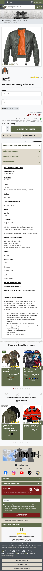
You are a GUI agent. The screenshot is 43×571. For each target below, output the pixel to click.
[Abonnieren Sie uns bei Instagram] (14, 473)
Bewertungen (9, 162)
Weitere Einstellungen (8, 556)
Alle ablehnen (22, 564)
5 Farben (32, 380)
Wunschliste (29, 135)
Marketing (29, 551)
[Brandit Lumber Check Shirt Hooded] (32, 359)
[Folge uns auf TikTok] (30, 473)
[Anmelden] (7, 2)
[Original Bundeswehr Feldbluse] (11, 359)
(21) (40, 77)
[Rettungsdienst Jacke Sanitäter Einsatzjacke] (32, 414)
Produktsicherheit (11, 157)
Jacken (25, 21)
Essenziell (8, 551)
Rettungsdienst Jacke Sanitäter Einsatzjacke (31, 426)
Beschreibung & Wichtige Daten (17, 146)
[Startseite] (21, 14)
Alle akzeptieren (22, 560)
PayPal (22, 553)
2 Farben (10, 436)
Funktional (32, 553)
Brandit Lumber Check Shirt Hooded (31, 370)
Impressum (33, 547)
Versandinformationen (35, 121)
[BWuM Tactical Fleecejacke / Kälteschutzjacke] (11, 414)
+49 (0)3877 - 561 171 (22, 468)
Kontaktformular (22, 465)
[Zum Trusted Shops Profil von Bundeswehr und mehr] (38, 473)
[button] (38, 2)
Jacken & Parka (17, 21)
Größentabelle (10, 151)
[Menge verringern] (7, 130)
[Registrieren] (12, 2)
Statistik (18, 551)
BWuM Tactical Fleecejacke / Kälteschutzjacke (8, 427)
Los (40, 7)
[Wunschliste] (32, 2)
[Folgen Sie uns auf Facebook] (6, 473)
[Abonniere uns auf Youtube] (22, 473)
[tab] (22, 146)
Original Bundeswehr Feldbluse (9, 370)
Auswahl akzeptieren (22, 568)
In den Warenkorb (26, 129)
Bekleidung (7, 21)
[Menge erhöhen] (7, 127)
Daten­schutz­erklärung (14, 547)
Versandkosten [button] (38, 141)
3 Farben (10, 379)
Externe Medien (9, 553)
